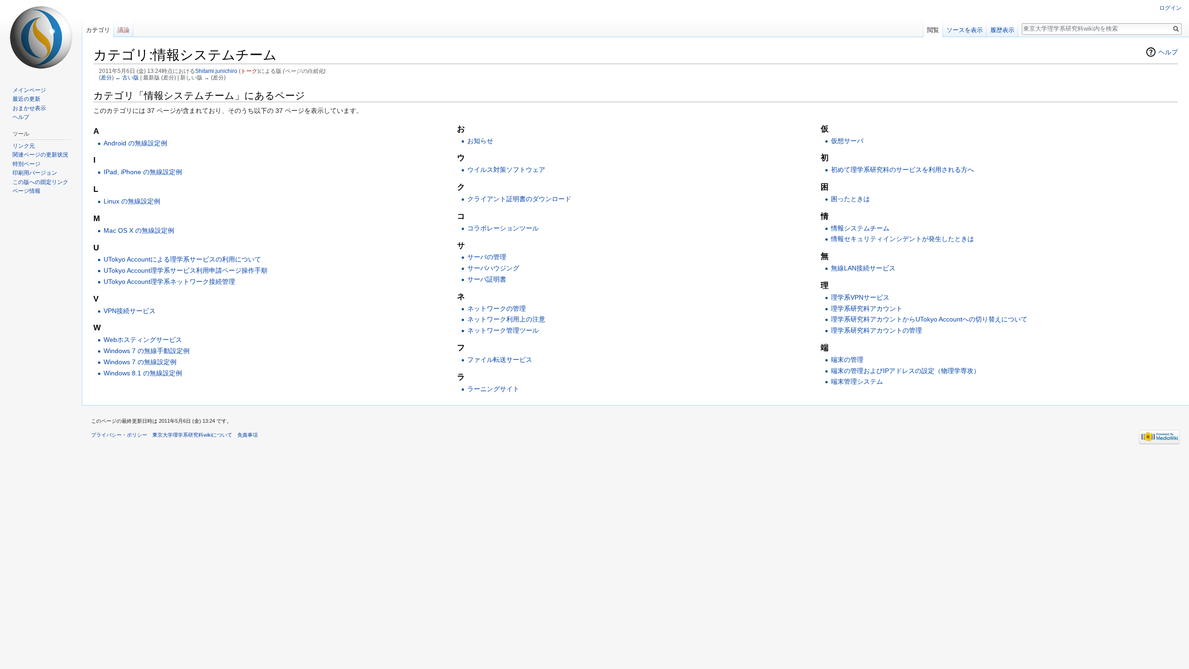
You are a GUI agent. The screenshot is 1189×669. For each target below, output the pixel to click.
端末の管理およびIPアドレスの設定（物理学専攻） (905, 370)
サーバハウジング (493, 268)
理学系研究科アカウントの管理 (876, 330)
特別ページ (26, 164)
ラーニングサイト (493, 389)
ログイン (1170, 8)
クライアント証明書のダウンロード (519, 199)
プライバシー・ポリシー (119, 435)
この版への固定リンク (40, 182)
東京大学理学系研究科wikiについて (192, 435)
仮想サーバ (847, 140)
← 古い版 (127, 77)
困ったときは (850, 199)
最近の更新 (26, 99)
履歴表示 (1002, 29)
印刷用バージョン (35, 173)
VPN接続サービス (130, 311)
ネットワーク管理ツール (503, 330)
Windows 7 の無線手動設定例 (146, 350)
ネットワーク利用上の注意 (506, 319)
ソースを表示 (965, 29)
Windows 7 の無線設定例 (140, 362)
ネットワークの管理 (496, 308)
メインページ (29, 90)
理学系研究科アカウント (866, 308)
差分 (106, 77)
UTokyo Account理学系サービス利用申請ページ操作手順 (186, 270)
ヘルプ (1168, 52)
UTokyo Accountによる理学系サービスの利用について (182, 259)
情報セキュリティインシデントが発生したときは (902, 239)
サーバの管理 (486, 257)
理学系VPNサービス (860, 297)
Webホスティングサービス (143, 339)
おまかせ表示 (29, 108)
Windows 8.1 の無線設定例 (143, 373)
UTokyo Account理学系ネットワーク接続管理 (169, 281)
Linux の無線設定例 (132, 201)
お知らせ (480, 140)
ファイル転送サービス (499, 359)
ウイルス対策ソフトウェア (506, 169)
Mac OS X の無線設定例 (139, 230)
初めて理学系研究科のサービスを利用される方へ (902, 169)
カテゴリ (98, 29)
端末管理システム (857, 381)
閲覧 (933, 29)
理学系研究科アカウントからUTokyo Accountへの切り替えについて (929, 319)
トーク (249, 71)
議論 (124, 29)
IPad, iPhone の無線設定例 (143, 172)
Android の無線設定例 (135, 143)
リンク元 (24, 146)
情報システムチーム (860, 228)
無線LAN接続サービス (863, 268)
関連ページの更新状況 (40, 154)
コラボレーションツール (503, 228)
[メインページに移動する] (41, 37)
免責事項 (247, 435)
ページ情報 (26, 191)
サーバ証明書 (486, 279)
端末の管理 (847, 359)
